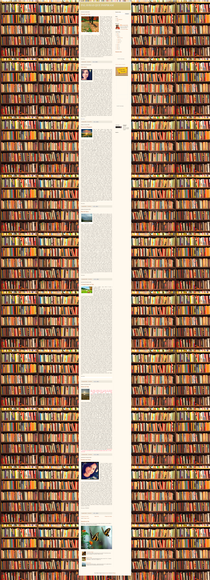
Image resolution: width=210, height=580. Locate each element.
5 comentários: (89, 61)
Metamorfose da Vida (85, 521)
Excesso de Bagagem (86, 127)
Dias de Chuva (85, 211)
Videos (117, 20)
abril (118, 36)
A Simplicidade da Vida (87, 284)
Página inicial (97, 516)
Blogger (114, 572)
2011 (117, 47)
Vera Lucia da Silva (125, 25)
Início (117, 18)
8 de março (84, 67)
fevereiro (119, 41)
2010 (117, 48)
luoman (107, 572)
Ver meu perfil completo (124, 29)
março (119, 39)
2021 (117, 33)
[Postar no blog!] (94, 61)
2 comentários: (90, 381)
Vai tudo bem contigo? (89, 551)
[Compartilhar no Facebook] (96, 61)
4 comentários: (90, 279)
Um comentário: (89, 121)
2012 (117, 45)
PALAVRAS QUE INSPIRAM (97, 5)
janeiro (119, 42)
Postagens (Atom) (86, 518)
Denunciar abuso (118, 51)
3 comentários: (89, 206)
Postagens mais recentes (85, 516)
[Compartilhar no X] (95, 61)
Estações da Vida (85, 14)
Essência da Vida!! (86, 460)
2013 (117, 44)
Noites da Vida (85, 387)
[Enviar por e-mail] (93, 61)
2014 (117, 35)
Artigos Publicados (119, 19)
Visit (120, 64)
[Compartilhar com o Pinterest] (97, 61)
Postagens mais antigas (108, 516)
